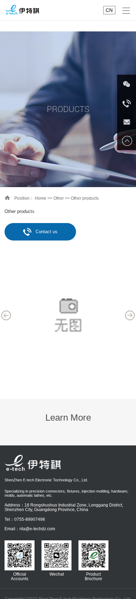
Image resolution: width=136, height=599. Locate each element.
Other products (85, 198)
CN (109, 10)
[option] (68, 315)
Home (40, 198)
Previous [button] (6, 315)
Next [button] (130, 315)
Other (58, 198)
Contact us (47, 231)
